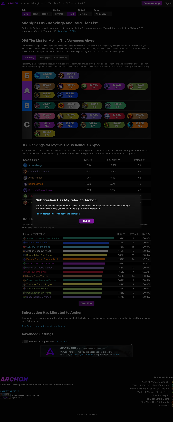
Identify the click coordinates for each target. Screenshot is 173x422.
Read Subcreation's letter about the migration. (58, 213)
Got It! (86, 221)
